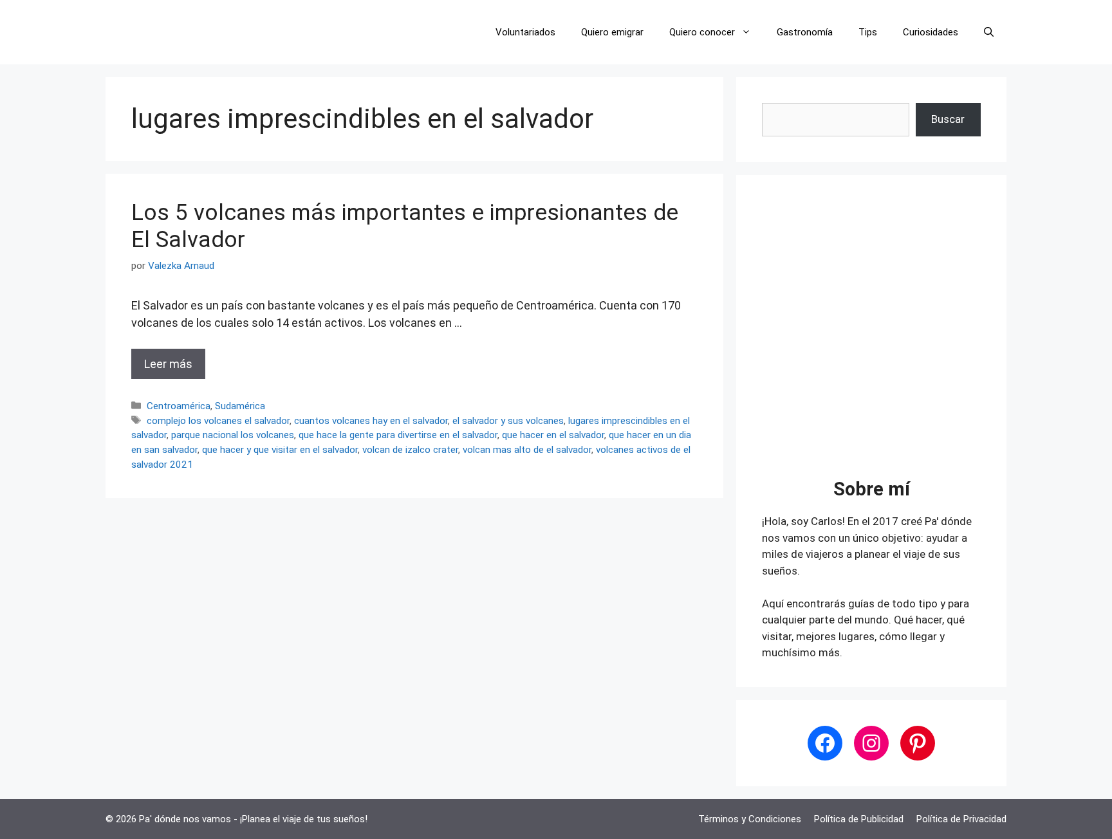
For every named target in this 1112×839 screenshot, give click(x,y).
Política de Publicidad (859, 819)
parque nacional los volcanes (232, 435)
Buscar (948, 119)
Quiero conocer (702, 32)
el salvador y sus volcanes (508, 421)
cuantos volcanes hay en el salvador (371, 421)
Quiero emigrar (612, 32)
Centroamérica (178, 406)
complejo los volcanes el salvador (218, 421)
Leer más (168, 364)
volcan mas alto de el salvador (527, 450)
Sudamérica (240, 406)
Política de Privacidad (961, 819)
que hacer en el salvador (553, 435)
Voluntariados (525, 32)
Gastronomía (805, 32)
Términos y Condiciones (749, 819)
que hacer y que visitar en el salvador (280, 450)
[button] (988, 32)
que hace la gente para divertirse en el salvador (398, 435)
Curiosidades (930, 32)
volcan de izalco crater (410, 450)
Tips (867, 32)
